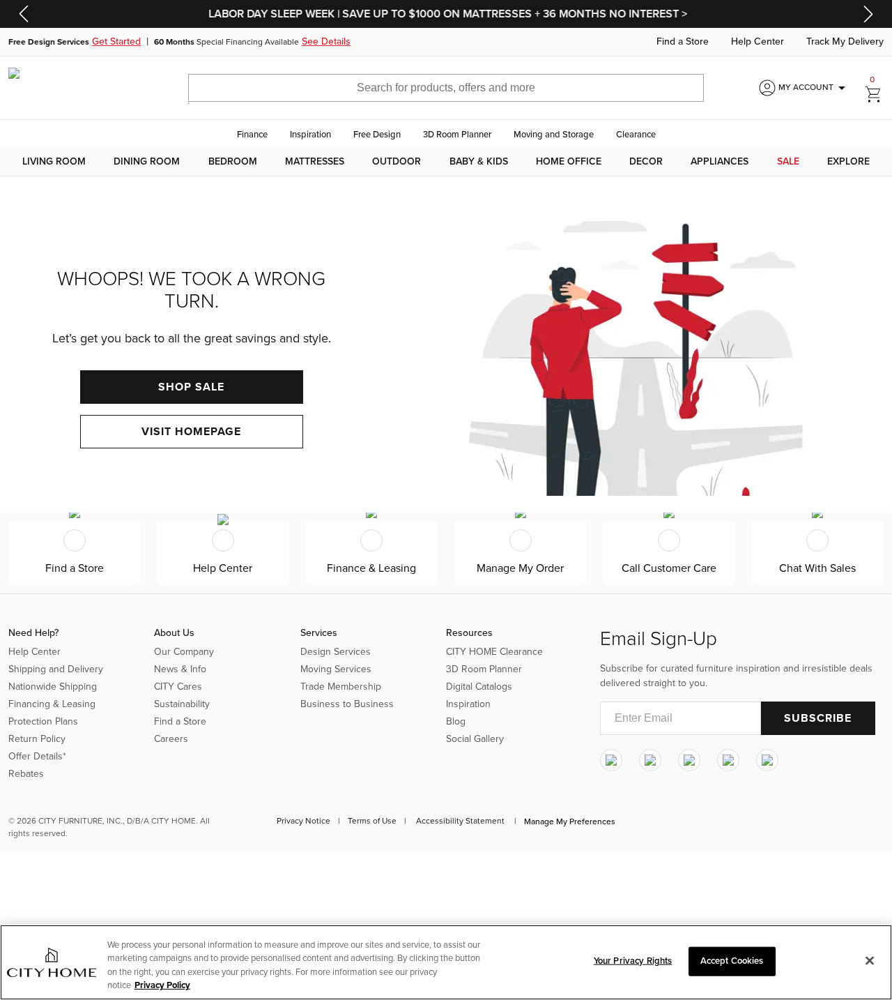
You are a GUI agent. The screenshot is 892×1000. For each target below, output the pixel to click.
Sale (788, 161)
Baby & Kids (478, 161)
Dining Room (147, 161)
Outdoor (396, 161)
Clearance (636, 134)
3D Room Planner (457, 134)
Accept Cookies (732, 961)
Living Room (54, 161)
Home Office (568, 161)
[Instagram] (611, 760)
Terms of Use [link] (372, 821)
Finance (252, 134)
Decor (646, 161)
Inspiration (310, 134)
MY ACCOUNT (814, 87)
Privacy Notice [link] (303, 821)
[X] (689, 760)
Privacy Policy (162, 985)
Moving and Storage (554, 134)
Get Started (116, 41)
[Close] (869, 960)
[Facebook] (650, 760)
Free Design (377, 134)
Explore (848, 161)
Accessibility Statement (460, 821)
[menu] (446, 162)
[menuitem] (54, 162)
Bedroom (232, 161)
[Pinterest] (728, 760)
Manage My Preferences (569, 821)
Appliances (719, 161)
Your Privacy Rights (633, 961)
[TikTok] (767, 760)
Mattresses (314, 161)
